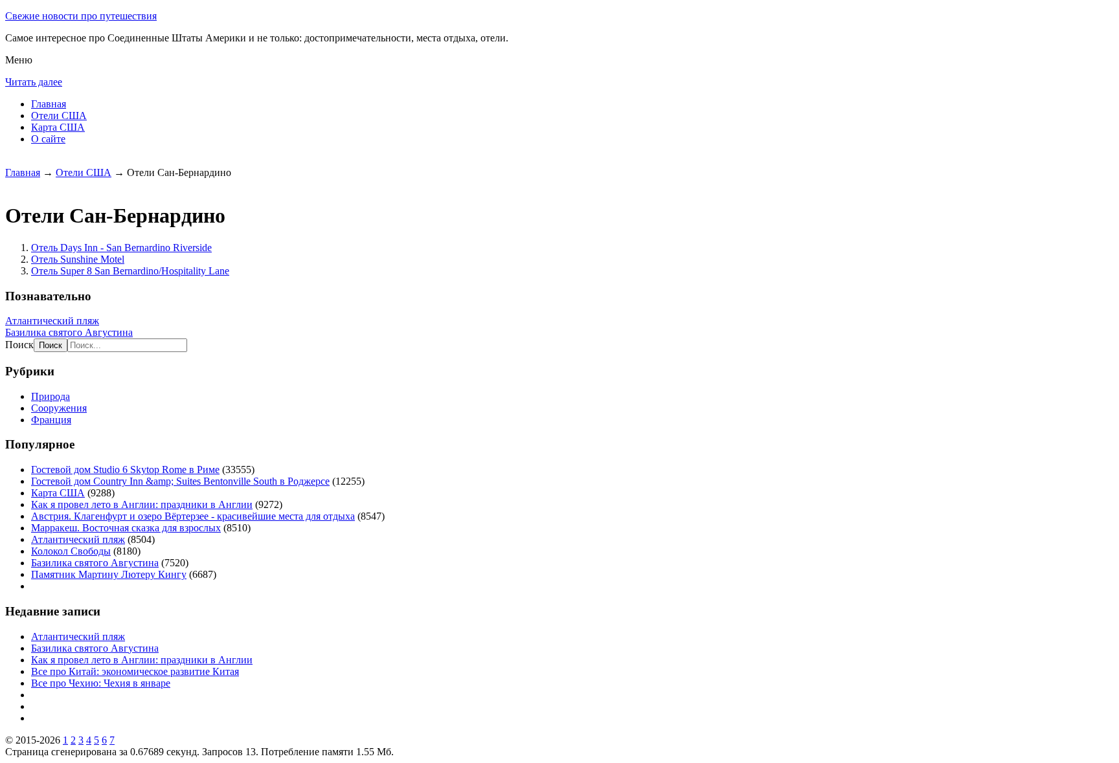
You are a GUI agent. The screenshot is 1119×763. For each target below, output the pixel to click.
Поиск (19, 344)
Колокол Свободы (71, 551)
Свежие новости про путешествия (81, 15)
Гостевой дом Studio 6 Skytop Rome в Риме (125, 469)
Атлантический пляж (52, 320)
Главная (48, 103)
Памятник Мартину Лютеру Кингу (108, 574)
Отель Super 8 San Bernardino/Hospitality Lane (130, 270)
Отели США (59, 115)
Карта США (58, 127)
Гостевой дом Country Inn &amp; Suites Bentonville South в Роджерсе (180, 481)
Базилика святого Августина (69, 332)
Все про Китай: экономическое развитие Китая (135, 671)
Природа (50, 396)
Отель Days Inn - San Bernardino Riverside (121, 247)
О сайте (48, 138)
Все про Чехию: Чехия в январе (100, 683)
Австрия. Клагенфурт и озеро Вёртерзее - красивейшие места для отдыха (193, 516)
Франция (51, 419)
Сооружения (59, 408)
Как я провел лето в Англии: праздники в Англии (142, 504)
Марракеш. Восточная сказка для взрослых (126, 527)
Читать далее (33, 81)
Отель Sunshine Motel (77, 259)
